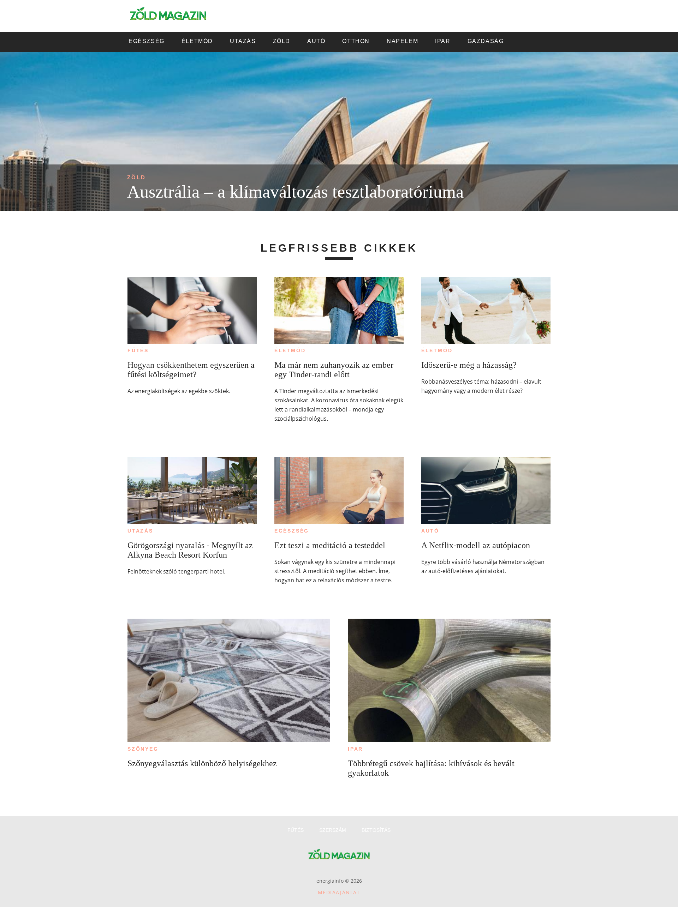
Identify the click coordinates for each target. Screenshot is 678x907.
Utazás (140, 531)
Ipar (355, 749)
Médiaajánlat (339, 892)
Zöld (136, 177)
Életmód (290, 350)
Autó (430, 531)
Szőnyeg (143, 749)
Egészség (291, 531)
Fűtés (138, 350)
